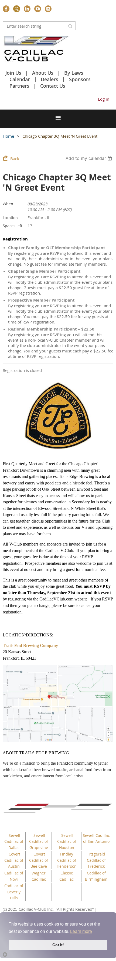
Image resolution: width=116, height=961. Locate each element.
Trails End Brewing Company (30, 645)
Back (14, 158)
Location (10, 217)
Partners (19, 85)
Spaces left (12, 225)
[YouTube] (37, 8)
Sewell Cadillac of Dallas (13, 841)
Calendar (19, 79)
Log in (103, 99)
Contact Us (52, 85)
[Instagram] (48, 8)
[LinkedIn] (27, 8)
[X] (16, 8)
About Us (42, 73)
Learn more (81, 931)
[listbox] (89, 158)
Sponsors (80, 79)
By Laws (73, 73)
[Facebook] (6, 8)
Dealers (49, 79)
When (8, 203)
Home (8, 136)
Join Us (13, 73)
